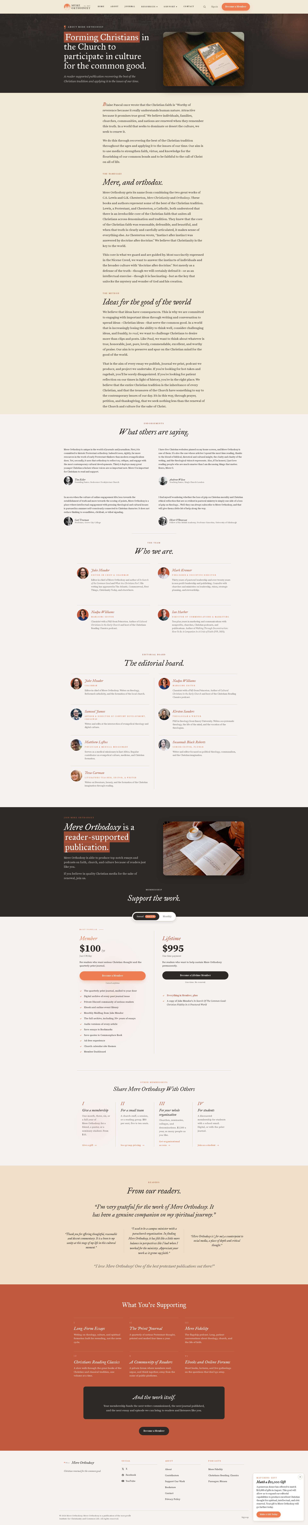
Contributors (172, 1475)
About (115, 6)
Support (170, 7)
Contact (189, 6)
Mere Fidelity (215, 1469)
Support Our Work (175, 1481)
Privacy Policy (172, 1499)
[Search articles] (204, 7)
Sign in (214, 6)
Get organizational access (169, 1143)
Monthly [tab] (167, 916)
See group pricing (132, 1145)
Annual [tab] (145, 916)
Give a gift (89, 1145)
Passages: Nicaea (217, 1481)
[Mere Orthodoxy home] (77, 7)
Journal (130, 6)
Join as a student (208, 1145)
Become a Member (235, 6)
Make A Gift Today (269, 1514)
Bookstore (170, 1487)
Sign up (245, 1517)
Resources (149, 7)
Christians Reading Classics (223, 1475)
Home (101, 6)
